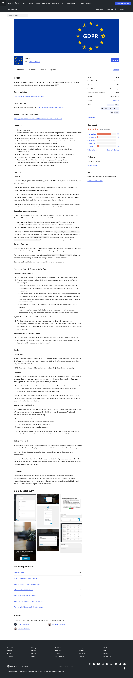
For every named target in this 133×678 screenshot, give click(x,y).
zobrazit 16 (116, 100)
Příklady (33, 648)
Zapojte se (82, 648)
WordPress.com (108, 648)
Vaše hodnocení (92, 150)
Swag (81, 656)
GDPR (116, 104)
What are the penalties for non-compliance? (28, 601)
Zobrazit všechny (113, 150)
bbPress (106, 653)
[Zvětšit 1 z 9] (33, 496)
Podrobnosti (20, 70)
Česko (26, 666)
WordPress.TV (59, 656)
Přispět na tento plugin (95, 181)
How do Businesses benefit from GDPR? (27, 578)
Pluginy (33, 653)
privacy (116, 112)
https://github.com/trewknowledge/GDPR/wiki (29, 96)
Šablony (33, 650)
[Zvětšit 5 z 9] (56, 531)
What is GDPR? (19, 573)
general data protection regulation (110, 108)
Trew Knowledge (34, 62)
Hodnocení (32, 70)
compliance (110, 104)
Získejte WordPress (123, 3)
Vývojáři (53, 70)
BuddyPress (107, 656)
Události (81, 650)
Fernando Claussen (58, 624)
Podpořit (82, 653)
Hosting (9, 653)
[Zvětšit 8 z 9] (80, 526)
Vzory (33, 656)
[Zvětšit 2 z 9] (33, 525)
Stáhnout (115, 60)
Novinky (9, 650)
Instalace (43, 70)
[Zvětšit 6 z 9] (80, 496)
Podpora (116, 70)
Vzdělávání (58, 648)
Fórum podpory (92, 165)
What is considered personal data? (25, 595)
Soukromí (10, 656)
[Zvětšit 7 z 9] (80, 516)
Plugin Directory (12, 9)
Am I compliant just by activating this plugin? (28, 607)
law (112, 112)
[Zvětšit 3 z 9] (56, 496)
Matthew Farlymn (24, 629)
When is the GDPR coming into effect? (27, 584)
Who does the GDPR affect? (23, 590)
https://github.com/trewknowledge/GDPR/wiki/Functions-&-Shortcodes (38, 119)
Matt (105, 650)
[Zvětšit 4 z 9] (56, 508)
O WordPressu (11, 648)
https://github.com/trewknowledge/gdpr (50, 107)
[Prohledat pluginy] (26, 15)
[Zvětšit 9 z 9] (80, 546)
